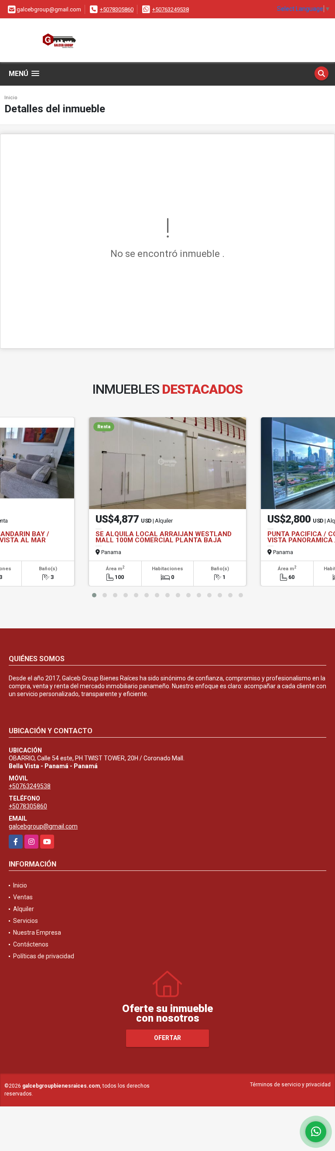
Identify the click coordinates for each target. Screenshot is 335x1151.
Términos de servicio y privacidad (290, 1085)
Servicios (25, 920)
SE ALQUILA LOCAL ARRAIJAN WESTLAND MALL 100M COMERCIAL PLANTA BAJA (164, 537)
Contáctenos (30, 944)
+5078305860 (116, 9)
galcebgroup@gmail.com (43, 826)
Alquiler (23, 908)
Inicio (10, 98)
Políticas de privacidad (43, 956)
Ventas (23, 897)
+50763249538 (170, 9)
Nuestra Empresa (37, 932)
